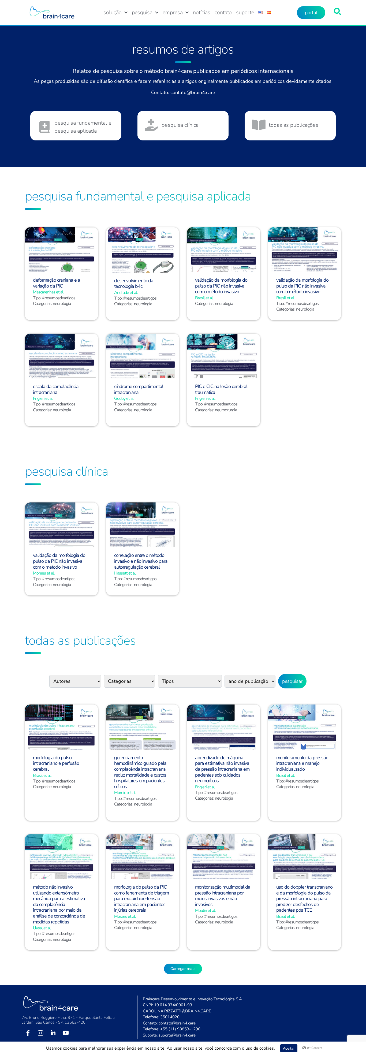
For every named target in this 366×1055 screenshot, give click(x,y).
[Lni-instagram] (40, 1033)
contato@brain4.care (192, 92)
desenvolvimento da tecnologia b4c (133, 283)
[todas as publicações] (259, 125)
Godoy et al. (124, 398)
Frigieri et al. (43, 398)
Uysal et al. (42, 928)
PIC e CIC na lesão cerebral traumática (221, 389)
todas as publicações (293, 125)
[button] (183, 969)
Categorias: (43, 304)
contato (223, 12)
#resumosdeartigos (58, 298)
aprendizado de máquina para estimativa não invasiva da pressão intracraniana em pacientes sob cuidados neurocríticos (222, 769)
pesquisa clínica (180, 125)
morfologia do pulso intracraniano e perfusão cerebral (56, 763)
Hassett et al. (125, 573)
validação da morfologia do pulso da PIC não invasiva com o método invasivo (221, 286)
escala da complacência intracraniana (56, 389)
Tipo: (37, 298)
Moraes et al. (44, 573)
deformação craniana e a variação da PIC (56, 283)
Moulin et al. (205, 911)
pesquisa (142, 12)
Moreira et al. (125, 793)
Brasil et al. (204, 298)
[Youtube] (65, 1033)
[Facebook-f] (27, 1033)
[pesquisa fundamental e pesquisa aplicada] (44, 127)
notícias (201, 12)
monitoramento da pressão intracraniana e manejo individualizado (302, 763)
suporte (245, 12)
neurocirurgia (226, 410)
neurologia (62, 304)
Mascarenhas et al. (48, 292)
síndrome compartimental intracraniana (138, 389)
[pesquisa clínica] (151, 125)
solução (112, 12)
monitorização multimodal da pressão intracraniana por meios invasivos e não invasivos (222, 896)
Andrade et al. (126, 293)
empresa (173, 12)
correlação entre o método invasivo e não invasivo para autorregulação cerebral (140, 561)
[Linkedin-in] (53, 1033)
